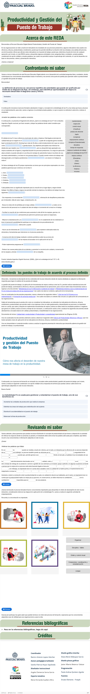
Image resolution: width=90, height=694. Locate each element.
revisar (7, 484)
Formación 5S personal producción (25, 296)
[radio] (45, 96)
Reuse (4, 692)
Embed (20, 692)
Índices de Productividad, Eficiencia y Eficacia (68, 318)
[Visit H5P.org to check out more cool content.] (88, 693)
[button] (85, 89)
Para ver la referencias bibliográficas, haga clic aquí (26, 629)
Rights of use (12, 692)
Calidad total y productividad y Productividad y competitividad (36, 314)
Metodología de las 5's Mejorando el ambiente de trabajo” (37, 289)
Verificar (7, 266)
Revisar (7, 609)
